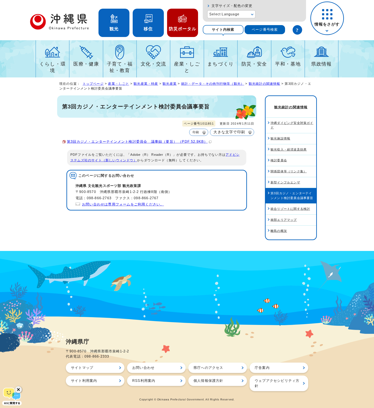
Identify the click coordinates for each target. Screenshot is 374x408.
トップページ (93, 83)
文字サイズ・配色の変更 (231, 6)
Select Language (224, 14)
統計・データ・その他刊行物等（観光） (212, 83)
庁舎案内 (262, 367)
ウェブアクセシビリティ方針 (277, 383)
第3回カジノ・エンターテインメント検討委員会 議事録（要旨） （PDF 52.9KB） (137, 141)
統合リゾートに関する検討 (290, 208)
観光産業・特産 (146, 83)
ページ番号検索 (265, 29)
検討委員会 (279, 160)
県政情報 (321, 64)
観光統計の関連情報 (264, 83)
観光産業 (170, 83)
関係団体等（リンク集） (289, 171)
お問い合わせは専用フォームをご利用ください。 (123, 204)
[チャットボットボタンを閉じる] (18, 389)
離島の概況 (279, 231)
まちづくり (220, 64)
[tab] (223, 29)
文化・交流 (153, 64)
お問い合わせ (143, 367)
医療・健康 (86, 64)
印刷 (196, 132)
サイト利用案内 (84, 380)
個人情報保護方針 (208, 380)
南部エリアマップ (284, 220)
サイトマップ (82, 367)
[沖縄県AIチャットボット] (12, 396)
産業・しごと (187, 67)
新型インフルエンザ (285, 182)
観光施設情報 (280, 138)
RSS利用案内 (143, 380)
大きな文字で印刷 (229, 132)
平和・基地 (288, 64)
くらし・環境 (52, 67)
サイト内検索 (223, 29)
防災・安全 (254, 64)
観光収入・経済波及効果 (289, 149)
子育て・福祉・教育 (120, 67)
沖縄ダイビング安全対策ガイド (292, 125)
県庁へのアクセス (208, 367)
